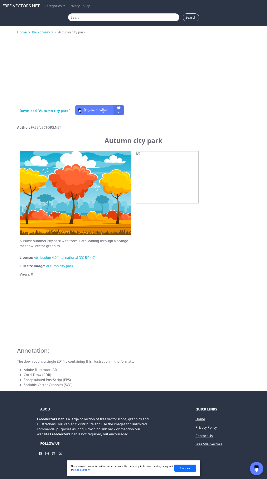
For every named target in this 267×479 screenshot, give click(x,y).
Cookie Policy (82, 469)
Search (190, 17)
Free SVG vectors (208, 444)
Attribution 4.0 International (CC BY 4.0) (64, 257)
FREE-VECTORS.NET (21, 6)
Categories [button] (54, 6)
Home (22, 32)
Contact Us (204, 435)
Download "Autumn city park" (45, 110)
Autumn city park (59, 266)
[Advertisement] (133, 70)
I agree (185, 468)
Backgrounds (42, 32)
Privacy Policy (79, 6)
